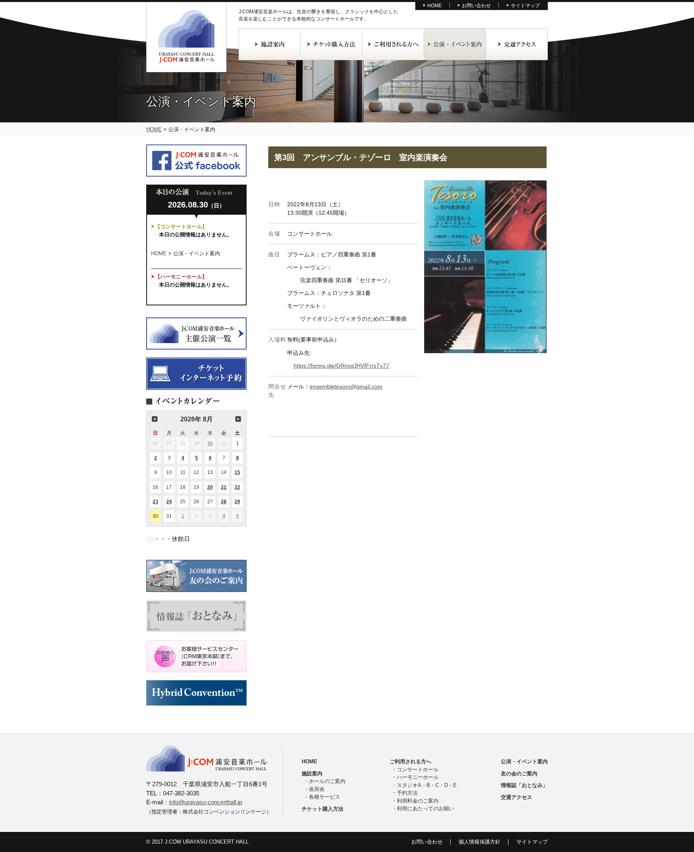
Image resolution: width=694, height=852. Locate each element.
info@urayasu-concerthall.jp (205, 802)
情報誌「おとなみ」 (524, 785)
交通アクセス (517, 44)
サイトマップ (525, 5)
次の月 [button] (238, 419)
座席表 (317, 789)
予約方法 (407, 793)
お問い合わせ (476, 5)
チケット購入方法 (331, 44)
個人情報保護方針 (479, 842)
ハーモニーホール (418, 777)
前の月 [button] (155, 419)
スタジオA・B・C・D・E (427, 785)
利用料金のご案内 (418, 801)
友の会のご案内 (519, 774)
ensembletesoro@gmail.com (346, 386)
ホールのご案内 (327, 781)
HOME (434, 5)
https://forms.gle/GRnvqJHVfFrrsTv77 (341, 365)
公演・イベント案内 (455, 44)
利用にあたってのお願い (425, 808)
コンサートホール (418, 770)
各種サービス (324, 797)
